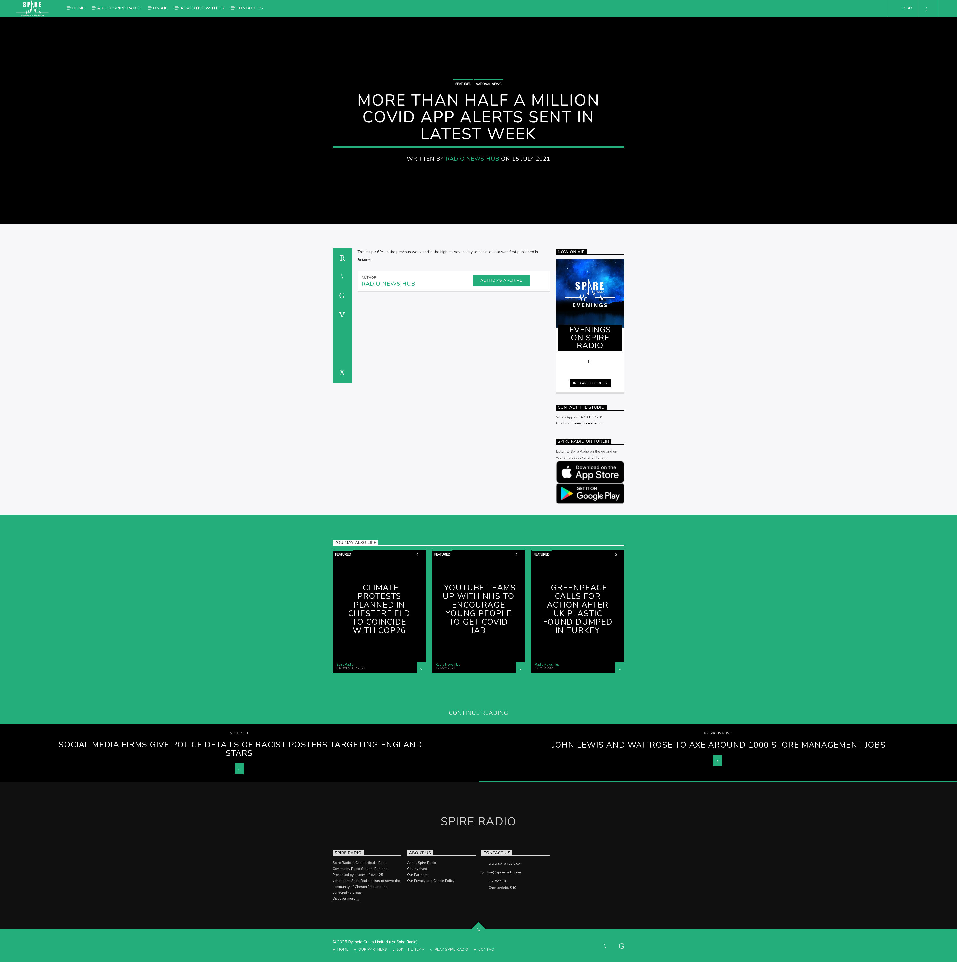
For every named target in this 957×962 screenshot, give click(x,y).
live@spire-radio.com (587, 423)
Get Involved (417, 868)
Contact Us (250, 8)
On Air (160, 8)
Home (78, 8)
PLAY (907, 8)
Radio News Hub (472, 159)
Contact (487, 949)
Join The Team (411, 949)
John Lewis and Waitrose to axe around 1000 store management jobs (719, 745)
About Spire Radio (119, 8)
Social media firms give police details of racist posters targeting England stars (240, 749)
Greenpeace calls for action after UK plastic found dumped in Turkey (578, 609)
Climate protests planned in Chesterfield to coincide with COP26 (379, 609)
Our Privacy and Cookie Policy (430, 880)
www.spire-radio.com (506, 863)
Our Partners (417, 874)
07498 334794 (591, 417)
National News (488, 84)
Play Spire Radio (452, 949)
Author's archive (501, 280)
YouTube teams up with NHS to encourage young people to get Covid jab (479, 609)
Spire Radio (345, 664)
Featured (463, 84)
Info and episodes (590, 383)
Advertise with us (202, 8)
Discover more (344, 898)
